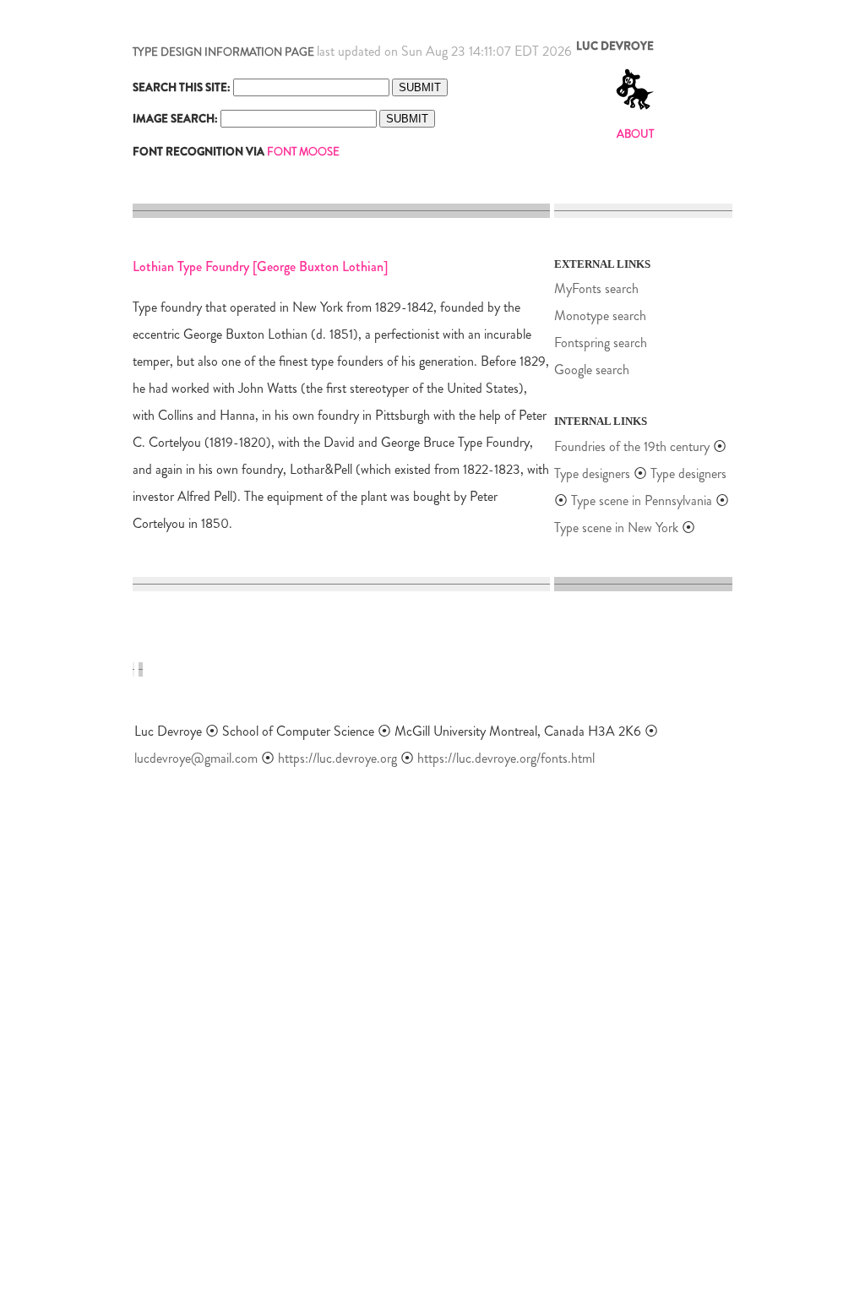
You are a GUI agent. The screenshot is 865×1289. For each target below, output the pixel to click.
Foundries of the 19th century (632, 446)
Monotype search (600, 315)
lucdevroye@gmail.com (196, 758)
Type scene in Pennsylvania (641, 500)
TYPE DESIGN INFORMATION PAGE (223, 52)
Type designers (592, 473)
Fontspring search (600, 342)
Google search (591, 369)
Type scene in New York (616, 527)
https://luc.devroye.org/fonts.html (506, 758)
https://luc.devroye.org (337, 758)
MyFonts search (596, 288)
